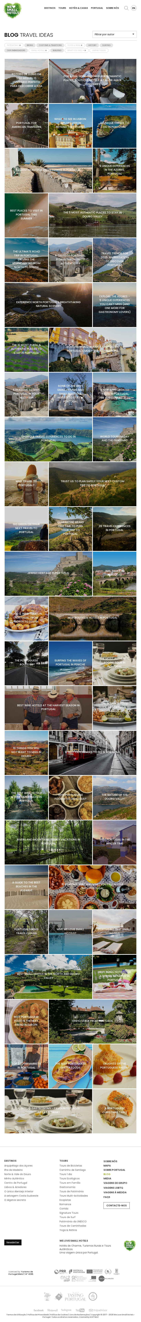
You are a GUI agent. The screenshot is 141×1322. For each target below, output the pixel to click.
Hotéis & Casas (78, 8)
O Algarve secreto (15, 1200)
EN (133, 8)
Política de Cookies (59, 1314)
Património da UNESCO (73, 1221)
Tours (62, 8)
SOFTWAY (94, 1317)
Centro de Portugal (15, 1183)
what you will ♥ (75, 50)
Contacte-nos (116, 1205)
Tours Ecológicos (69, 1178)
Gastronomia (67, 1187)
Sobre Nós (112, 8)
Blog (107, 1174)
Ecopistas (65, 1200)
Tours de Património (71, 1191)
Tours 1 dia (65, 1174)
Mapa (107, 1165)
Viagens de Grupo (115, 1183)
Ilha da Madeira (13, 1170)
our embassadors (16, 50)
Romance (65, 1204)
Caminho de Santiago (72, 1170)
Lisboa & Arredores (15, 1187)
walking (57, 50)
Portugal (97, 8)
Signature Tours (68, 1213)
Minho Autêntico (14, 1178)
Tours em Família (69, 1183)
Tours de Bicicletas (70, 1165)
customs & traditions (50, 45)
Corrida (63, 1208)
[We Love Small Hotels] (12, 10)
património (13, 45)
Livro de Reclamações (79, 1314)
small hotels (38, 50)
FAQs (107, 1197)
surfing (106, 45)
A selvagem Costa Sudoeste (21, 1195)
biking (30, 45)
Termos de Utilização (16, 1314)
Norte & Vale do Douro (17, 1174)
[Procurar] (126, 8)
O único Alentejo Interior (18, 1191)
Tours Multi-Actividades (73, 1195)
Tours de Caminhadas (72, 1225)
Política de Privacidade (38, 1314)
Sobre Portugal (114, 1170)
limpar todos (99, 50)
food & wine (74, 45)
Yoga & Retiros (68, 1230)
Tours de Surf (67, 1217)
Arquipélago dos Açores (18, 1165)
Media (107, 1178)
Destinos (49, 8)
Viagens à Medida (115, 1192)
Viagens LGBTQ (113, 1188)
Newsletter (13, 1242)
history (92, 45)
